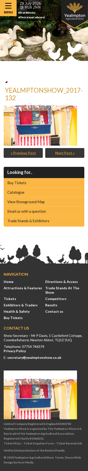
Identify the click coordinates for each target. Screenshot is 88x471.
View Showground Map (26, 202)
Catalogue (15, 192)
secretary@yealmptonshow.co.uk (34, 357)
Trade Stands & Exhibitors (28, 221)
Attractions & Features (23, 288)
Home (8, 282)
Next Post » (65, 153)
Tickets (10, 299)
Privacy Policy (15, 351)
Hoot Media (25, 462)
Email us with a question (26, 211)
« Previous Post (23, 153)
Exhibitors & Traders (21, 305)
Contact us (54, 311)
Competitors (55, 299)
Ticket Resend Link (69, 443)
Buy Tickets (16, 182)
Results (51, 305)
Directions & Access (61, 282)
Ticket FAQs (12, 443)
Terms (59, 457)
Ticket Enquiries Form (38, 443)
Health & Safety (17, 311)
